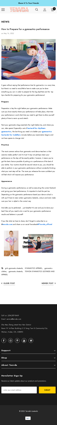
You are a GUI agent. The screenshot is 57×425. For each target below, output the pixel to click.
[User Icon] (44, 9)
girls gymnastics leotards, (15, 268)
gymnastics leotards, (17, 271)
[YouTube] (24, 340)
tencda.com (7, 224)
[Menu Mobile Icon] (3, 9)
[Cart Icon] (52, 9)
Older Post (9, 283)
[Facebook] (3, 340)
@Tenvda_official (44, 224)
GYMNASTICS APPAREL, (34, 268)
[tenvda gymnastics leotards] (28, 243)
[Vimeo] (30, 340)
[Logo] (19, 9)
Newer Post (48, 283)
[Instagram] (10, 340)
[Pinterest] (17, 340)
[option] (28, 3)
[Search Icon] (36, 9)
